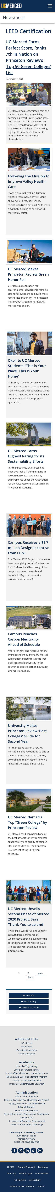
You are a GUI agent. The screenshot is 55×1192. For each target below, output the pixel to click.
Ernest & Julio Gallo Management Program (26, 1076)
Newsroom (14, 18)
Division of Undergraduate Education (26, 1083)
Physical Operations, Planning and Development (26, 1114)
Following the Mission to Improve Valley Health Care (28, 181)
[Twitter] (20, 1150)
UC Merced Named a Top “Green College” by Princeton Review (27, 822)
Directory (11, 1173)
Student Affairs (27, 1117)
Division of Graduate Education (26, 1080)
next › (40, 973)
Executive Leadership (27, 1050)
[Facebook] (14, 1151)
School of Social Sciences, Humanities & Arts (26, 1073)
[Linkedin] (27, 1151)
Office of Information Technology (27, 1124)
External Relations (26, 1107)
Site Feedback (41, 1173)
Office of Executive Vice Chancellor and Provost (26, 1100)
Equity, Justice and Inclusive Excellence (27, 1103)
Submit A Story (30, 1001)
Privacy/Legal (25, 1173)
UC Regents (20, 1180)
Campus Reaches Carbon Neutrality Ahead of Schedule (24, 639)
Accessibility (34, 1180)
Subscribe (30, 995)
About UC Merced (26, 1167)
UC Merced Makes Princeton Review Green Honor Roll (28, 274)
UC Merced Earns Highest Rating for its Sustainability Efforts (26, 456)
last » (30, 977)
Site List (41, 1186)
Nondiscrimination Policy (22, 1186)
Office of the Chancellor (26, 1096)
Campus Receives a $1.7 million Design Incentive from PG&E (28, 547)
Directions (43, 1167)
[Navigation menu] (49, 6)
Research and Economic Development (27, 1121)
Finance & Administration (27, 1110)
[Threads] (40, 1150)
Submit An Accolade (30, 1007)
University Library (26, 1053)
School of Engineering (26, 1066)
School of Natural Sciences (26, 1069)
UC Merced (26, 1043)
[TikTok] (33, 1150)
